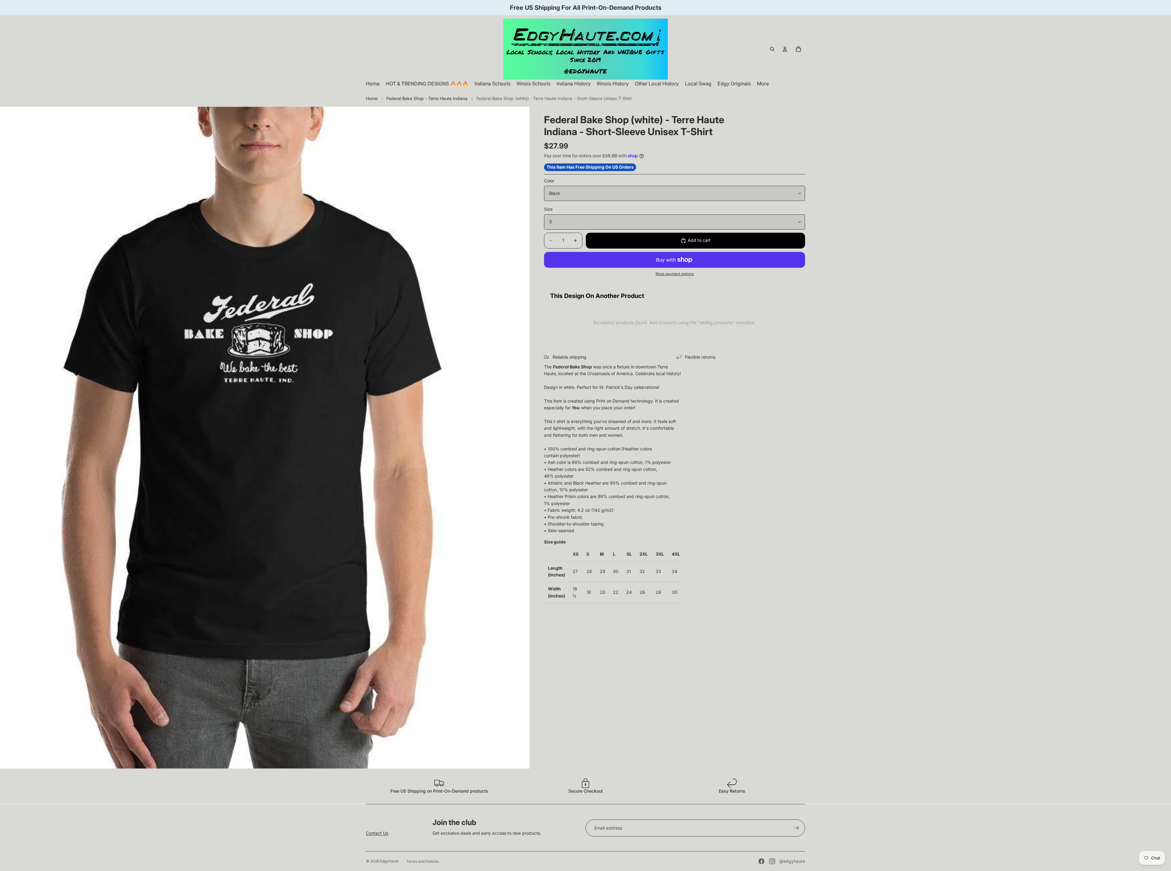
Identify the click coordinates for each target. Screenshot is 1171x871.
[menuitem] (763, 84)
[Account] (785, 49)
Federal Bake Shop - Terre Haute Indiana (426, 98)
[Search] (772, 49)
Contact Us (377, 833)
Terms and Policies (422, 861)
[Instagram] (772, 861)
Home (372, 98)
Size (548, 209)
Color (549, 180)
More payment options (675, 274)
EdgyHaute (389, 861)
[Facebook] (761, 861)
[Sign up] (796, 828)
